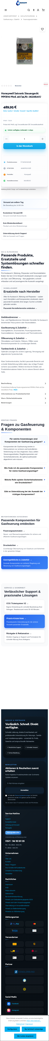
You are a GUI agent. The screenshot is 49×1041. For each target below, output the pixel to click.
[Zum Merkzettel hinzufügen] (42, 29)
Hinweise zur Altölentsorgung (14, 911)
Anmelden (24, 790)
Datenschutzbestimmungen (22, 795)
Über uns (8, 859)
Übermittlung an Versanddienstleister (17, 905)
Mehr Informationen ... (34, 1021)
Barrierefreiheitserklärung (13, 896)
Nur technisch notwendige (34, 1029)
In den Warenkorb (25, 146)
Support (7, 819)
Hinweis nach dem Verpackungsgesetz (17, 902)
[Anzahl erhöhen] (42, 139)
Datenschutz (9, 893)
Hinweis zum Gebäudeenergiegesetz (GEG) (19, 899)
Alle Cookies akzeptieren (25, 1036)
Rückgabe (8, 828)
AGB (20, 798)
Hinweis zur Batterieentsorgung (15, 908)
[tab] (24, 386)
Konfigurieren (12, 1029)
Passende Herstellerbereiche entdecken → (20, 308)
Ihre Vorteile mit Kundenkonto (15, 867)
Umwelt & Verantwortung (13, 870)
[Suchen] (28, 10)
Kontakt (8, 861)
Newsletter (8, 873)
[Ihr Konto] (38, 10)
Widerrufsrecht (10, 890)
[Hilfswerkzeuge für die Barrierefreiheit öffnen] (33, 10)
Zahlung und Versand (12, 825)
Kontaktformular (10, 822)
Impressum (9, 884)
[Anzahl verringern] (6, 139)
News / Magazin (10, 865)
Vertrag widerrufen (13, 832)
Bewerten (18, 86)
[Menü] (5, 10)
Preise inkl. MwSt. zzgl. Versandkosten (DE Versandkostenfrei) (23, 124)
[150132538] (24, 52)
